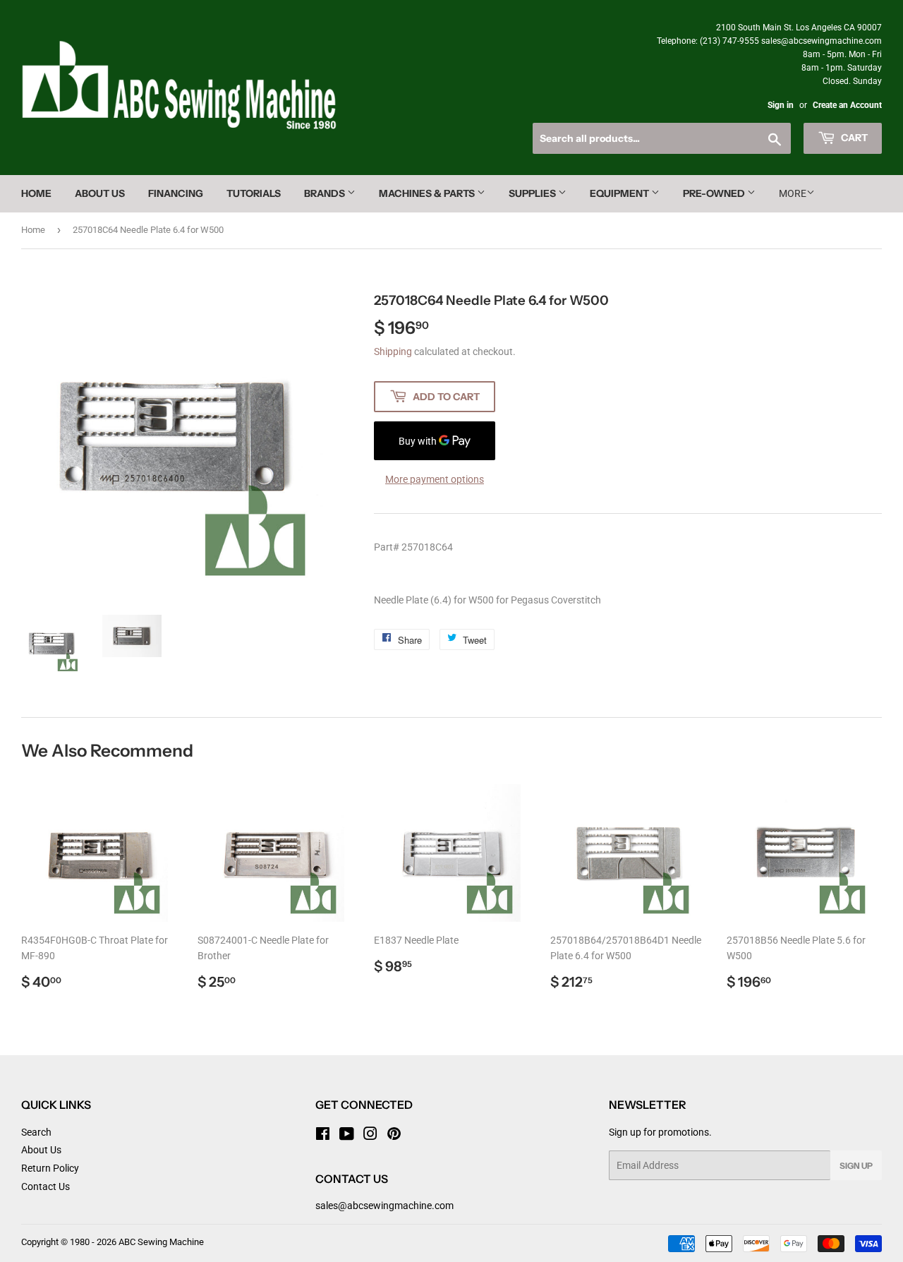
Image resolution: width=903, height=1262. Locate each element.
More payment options (434, 479)
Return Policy (50, 1168)
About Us (100, 193)
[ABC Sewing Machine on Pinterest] (394, 1135)
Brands (325, 193)
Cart (853, 137)
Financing (175, 193)
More (792, 193)
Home (36, 193)
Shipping (393, 351)
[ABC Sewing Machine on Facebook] (322, 1135)
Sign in (781, 105)
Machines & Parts (428, 193)
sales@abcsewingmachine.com (384, 1205)
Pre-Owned (715, 193)
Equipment (620, 193)
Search (36, 1132)
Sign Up (856, 1165)
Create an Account (847, 105)
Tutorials (253, 193)
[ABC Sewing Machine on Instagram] (370, 1135)
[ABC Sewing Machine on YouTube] (346, 1135)
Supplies (533, 193)
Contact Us (45, 1186)
